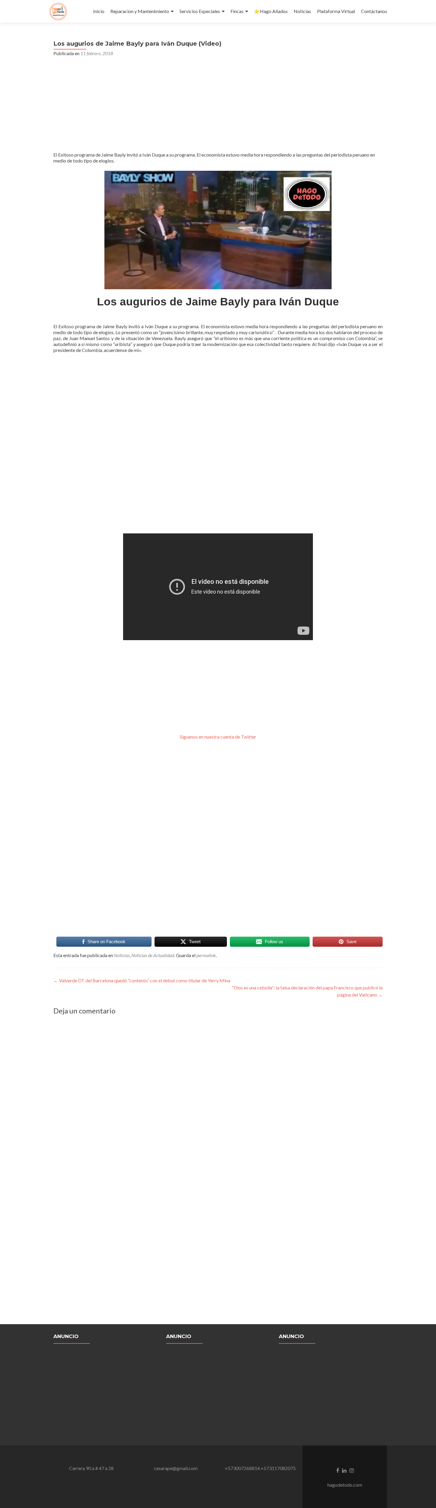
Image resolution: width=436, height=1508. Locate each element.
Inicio (98, 11)
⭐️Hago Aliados (271, 11)
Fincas (237, 11)
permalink (206, 955)
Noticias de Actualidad (152, 955)
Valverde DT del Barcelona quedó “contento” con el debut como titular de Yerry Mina (141, 980)
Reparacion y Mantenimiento (139, 11)
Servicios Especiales (199, 11)
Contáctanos (374, 11)
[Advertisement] (218, 106)
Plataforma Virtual (336, 11)
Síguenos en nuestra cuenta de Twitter (218, 736)
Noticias (302, 11)
